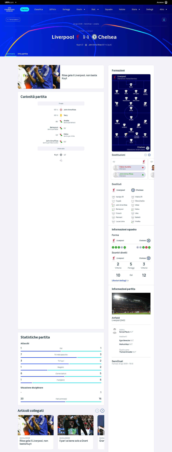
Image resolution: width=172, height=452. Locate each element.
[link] (24, 9)
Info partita (23, 54)
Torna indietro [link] (13, 20)
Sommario (10, 54)
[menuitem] (25, 9)
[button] (80, 9)
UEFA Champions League (9, 9)
